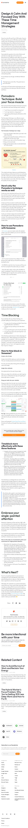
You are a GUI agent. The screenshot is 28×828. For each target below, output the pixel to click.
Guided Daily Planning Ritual (18, 421)
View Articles (14, 624)
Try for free (14, 435)
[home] (5, 2)
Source (14, 170)
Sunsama (5, 231)
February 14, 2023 (4, 30)
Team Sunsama (3, 28)
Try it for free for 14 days (17, 593)
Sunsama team (4, 672)
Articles (4, 32)
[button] (25, 2)
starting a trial (16, 307)
